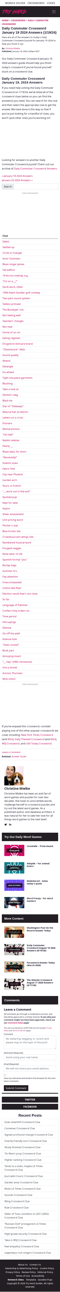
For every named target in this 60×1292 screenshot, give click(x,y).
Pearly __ (7, 446)
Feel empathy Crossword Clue (21, 1246)
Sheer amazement (13, 514)
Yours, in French (11, 485)
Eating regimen (11, 338)
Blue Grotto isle (11, 531)
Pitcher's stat (10, 525)
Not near (7, 326)
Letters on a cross (12, 417)
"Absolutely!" (9, 457)
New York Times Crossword (37, 735)
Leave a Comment (11, 752)
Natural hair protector (15, 412)
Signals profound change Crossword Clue (28, 1134)
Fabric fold (8, 468)
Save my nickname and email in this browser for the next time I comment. (30, 1079)
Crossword (18, 20)
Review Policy (29, 1272)
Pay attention (10, 576)
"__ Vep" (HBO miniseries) (17, 662)
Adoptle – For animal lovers (38, 865)
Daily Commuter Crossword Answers (35, 168)
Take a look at (10, 389)
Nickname (13, 1052)
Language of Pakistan (15, 605)
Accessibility (38, 1275)
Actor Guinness (11, 258)
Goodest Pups (45, 1279)
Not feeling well (11, 315)
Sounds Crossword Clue (18, 1195)
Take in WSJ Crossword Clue (20, 1240)
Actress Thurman (12, 673)
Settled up (8, 247)
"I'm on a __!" (9, 281)
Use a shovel (9, 667)
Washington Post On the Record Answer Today (40, 929)
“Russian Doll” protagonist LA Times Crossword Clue (25, 1225)
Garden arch (9, 480)
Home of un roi (11, 332)
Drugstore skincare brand (17, 343)
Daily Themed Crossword (29, 739)
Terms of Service (19, 1030)
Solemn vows (10, 463)
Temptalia (31, 1279)
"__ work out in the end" (16, 491)
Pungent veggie (11, 548)
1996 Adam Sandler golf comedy (21, 292)
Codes (51, 3)
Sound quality (10, 355)
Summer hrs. (10, 571)
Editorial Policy (45, 1272)
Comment (8, 1034)
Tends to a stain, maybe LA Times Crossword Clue (23, 1167)
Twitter (30, 1099)
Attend (6, 360)
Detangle (7, 366)
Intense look (9, 639)
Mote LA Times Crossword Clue (22, 1188)
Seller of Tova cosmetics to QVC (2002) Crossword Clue (26, 1215)
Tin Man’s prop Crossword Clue (22, 1153)
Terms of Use (23, 1275)
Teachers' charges (13, 321)
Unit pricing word (12, 519)
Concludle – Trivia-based (40, 846)
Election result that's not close (20, 593)
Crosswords (36, 3)
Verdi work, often (12, 287)
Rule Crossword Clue (16, 1207)
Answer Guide (19, 756)
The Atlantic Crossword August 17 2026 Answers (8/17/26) (40, 983)
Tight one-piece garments (17, 377)
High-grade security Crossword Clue (25, 1234)
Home (5, 20)
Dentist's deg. (10, 395)
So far (5, 599)
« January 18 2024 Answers (17, 176)
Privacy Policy (13, 1272)
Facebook (30, 1106)
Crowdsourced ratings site (17, 537)
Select (5, 241)
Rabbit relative (10, 440)
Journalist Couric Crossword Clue (23, 1176)
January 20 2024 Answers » (17, 180)
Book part (8, 650)
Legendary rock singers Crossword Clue (27, 1252)
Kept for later (10, 502)
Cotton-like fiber (11, 588)
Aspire (6, 508)
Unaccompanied (12, 582)
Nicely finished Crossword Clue (22, 1147)
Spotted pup (9, 497)
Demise (6, 627)
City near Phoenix (12, 474)
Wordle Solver (15, 3)
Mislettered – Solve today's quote (37, 882)
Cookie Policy (47, 1268)
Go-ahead (8, 372)
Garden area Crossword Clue (21, 1182)
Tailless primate (11, 304)
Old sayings (9, 622)
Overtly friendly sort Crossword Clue (25, 1141)
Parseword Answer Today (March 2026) (41, 964)
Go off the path (11, 633)
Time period (9, 616)
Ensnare (7, 423)
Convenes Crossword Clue (19, 1128)
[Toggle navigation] (54, 12)
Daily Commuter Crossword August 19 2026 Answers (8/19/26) (41, 948)
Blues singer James (13, 264)
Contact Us (35, 1264)
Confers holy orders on (15, 610)
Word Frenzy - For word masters (40, 899)
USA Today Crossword (39, 743)
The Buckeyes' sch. (13, 309)
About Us (23, 1264)
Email (11, 1064)
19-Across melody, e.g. (15, 275)
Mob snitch (9, 679)
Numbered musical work (16, 542)
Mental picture (11, 429)
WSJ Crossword (11, 743)
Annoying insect (11, 656)
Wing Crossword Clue (17, 1201)
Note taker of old (12, 554)
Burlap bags (9, 565)
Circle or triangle (12, 253)
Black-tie (7, 400)
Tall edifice (8, 270)
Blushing (7, 383)
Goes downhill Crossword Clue (22, 1122)
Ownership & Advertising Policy (21, 1268)
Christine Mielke (12, 48)
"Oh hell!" (8, 434)
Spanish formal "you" (14, 559)
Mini (10, 739)
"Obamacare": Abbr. (13, 349)
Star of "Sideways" (13, 406)
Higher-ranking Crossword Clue (22, 1160)
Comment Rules (15, 1022)
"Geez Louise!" (10, 644)
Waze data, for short (14, 451)
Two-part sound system (16, 298)
